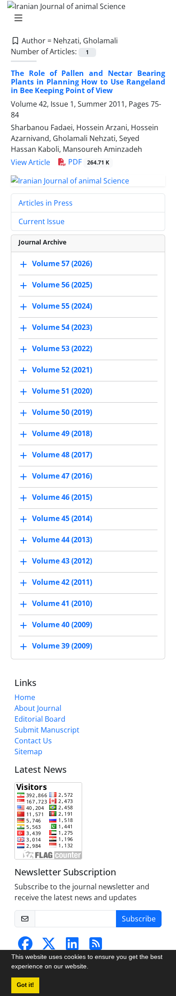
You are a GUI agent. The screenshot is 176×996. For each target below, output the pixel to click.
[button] (91, 967)
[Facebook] (25, 946)
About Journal (37, 708)
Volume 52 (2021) (62, 370)
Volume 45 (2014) (62, 518)
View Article (30, 162)
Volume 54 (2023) (62, 327)
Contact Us (33, 741)
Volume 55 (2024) (62, 306)
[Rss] (96, 946)
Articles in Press (46, 203)
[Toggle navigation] (85, 18)
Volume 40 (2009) (62, 625)
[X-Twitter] (49, 946)
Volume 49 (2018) (62, 433)
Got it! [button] (25, 985)
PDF (87, 162)
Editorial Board (39, 719)
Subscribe (139, 919)
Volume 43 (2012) (62, 561)
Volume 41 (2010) (62, 603)
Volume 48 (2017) (62, 455)
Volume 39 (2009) (62, 646)
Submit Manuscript (46, 730)
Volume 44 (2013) (62, 540)
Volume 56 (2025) (62, 285)
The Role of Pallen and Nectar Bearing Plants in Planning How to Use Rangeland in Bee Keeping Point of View (88, 81)
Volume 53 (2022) (62, 348)
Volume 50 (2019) (62, 412)
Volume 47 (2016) (62, 476)
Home (24, 697)
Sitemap (28, 751)
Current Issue (42, 221)
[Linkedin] (72, 946)
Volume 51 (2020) (62, 391)
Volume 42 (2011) (62, 582)
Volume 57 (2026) (62, 263)
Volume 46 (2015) (62, 497)
